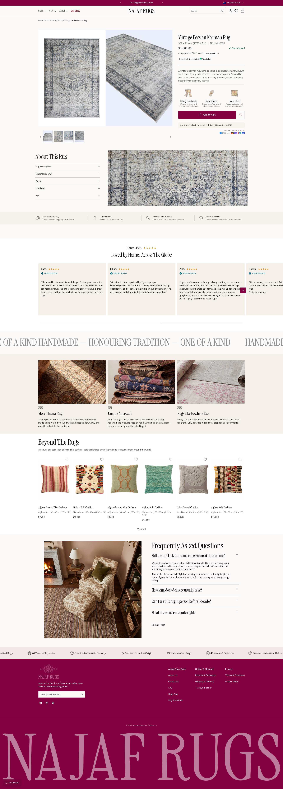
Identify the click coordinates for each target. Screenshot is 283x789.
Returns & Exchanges (205, 675)
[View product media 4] (58, 136)
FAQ (170, 687)
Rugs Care (173, 693)
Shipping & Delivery (204, 681)
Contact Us (173, 681)
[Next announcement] (162, 3)
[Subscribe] (82, 694)
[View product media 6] (79, 136)
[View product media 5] (69, 136)
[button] (42, 11)
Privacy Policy (231, 681)
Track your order (203, 687)
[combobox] (206, 11)
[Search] (222, 11)
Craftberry (152, 725)
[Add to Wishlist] (241, 115)
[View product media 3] (48, 136)
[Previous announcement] (120, 3)
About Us (172, 675)
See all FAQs (158, 624)
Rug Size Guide (175, 700)
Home (40, 20)
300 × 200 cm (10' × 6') (54, 20)
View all (141, 529)
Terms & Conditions (235, 675)
